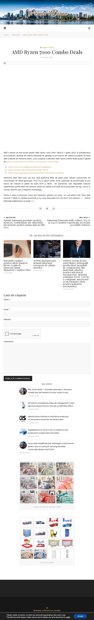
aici (81, 198)
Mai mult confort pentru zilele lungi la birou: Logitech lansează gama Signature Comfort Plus (17, 265)
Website (7, 319)
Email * (7, 309)
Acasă (6, 35)
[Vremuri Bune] (47, 13)
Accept (80, 616)
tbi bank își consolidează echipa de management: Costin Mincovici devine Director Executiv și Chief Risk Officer (51, 404)
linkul (33, 201)
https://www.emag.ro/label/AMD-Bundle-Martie (28, 170)
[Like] (40, 208)
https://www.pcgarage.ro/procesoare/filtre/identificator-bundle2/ (36, 173)
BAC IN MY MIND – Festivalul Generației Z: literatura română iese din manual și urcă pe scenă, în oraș (50, 391)
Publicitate (16, 35)
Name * (7, 299)
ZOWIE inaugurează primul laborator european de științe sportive (44, 264)
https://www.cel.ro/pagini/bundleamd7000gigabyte (29, 167)
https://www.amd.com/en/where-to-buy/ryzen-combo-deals (32, 161)
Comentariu (8, 341)
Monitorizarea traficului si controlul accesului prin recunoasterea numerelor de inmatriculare (48, 418)
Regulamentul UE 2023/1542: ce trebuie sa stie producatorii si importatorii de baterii (48, 431)
